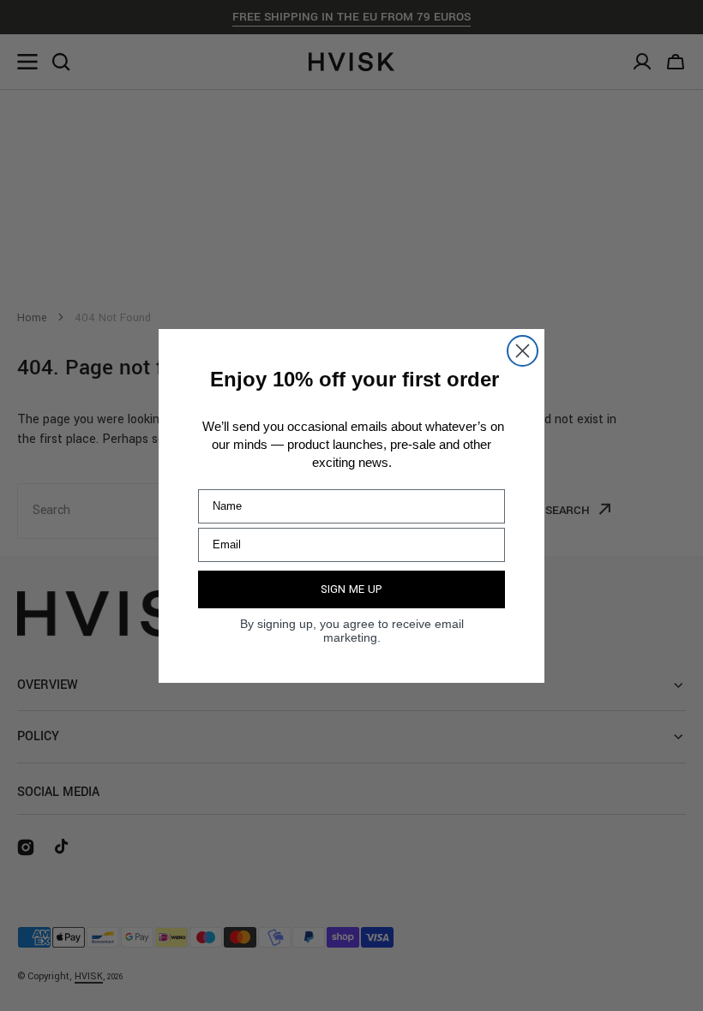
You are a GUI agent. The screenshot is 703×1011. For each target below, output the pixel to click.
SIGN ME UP (351, 589)
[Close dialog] (523, 351)
